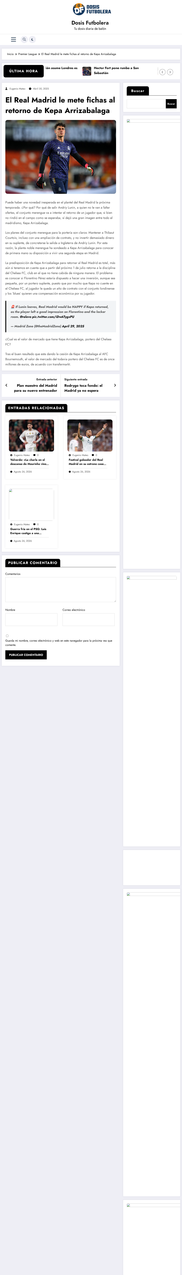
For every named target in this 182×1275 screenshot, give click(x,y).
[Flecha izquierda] (162, 72)
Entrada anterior (46, 379)
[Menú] (13, 39)
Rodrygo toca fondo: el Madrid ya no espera (83, 388)
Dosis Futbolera (90, 23)
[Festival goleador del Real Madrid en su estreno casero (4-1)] (90, 435)
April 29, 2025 (73, 326)
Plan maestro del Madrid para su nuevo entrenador (35, 388)
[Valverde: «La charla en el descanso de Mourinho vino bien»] (31, 435)
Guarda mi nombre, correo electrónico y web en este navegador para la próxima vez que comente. (58, 643)
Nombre (10, 610)
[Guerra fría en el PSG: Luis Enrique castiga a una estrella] (31, 504)
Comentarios (12, 574)
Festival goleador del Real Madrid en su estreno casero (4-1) (87, 462)
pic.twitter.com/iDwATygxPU (53, 316)
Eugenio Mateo (17, 88)
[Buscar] (24, 39)
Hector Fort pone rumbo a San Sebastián (104, 70)
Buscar (137, 90)
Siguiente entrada (75, 379)
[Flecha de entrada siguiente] (115, 385)
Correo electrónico (74, 610)
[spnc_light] (32, 39)
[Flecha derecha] (170, 72)
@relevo (25, 316)
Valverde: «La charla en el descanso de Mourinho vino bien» (28, 462)
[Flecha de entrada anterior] (6, 385)
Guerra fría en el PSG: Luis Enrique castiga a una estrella (28, 531)
